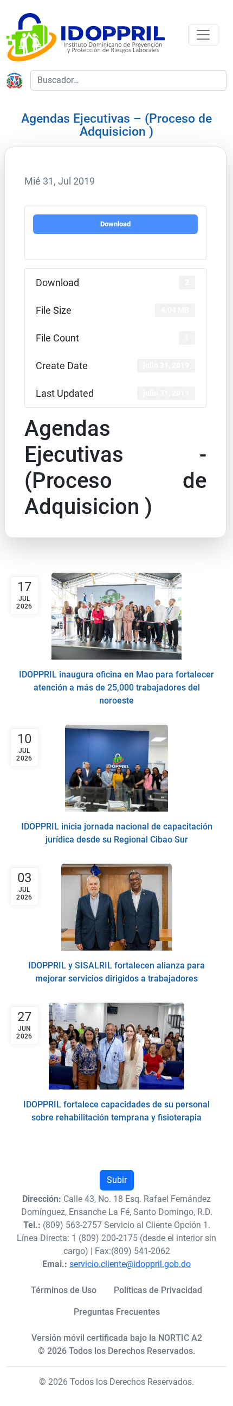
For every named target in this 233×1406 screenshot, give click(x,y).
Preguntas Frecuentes (117, 1312)
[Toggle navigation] (203, 35)
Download (115, 224)
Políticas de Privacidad (158, 1290)
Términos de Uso (63, 1290)
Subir (117, 1180)
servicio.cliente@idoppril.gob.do (130, 1264)
